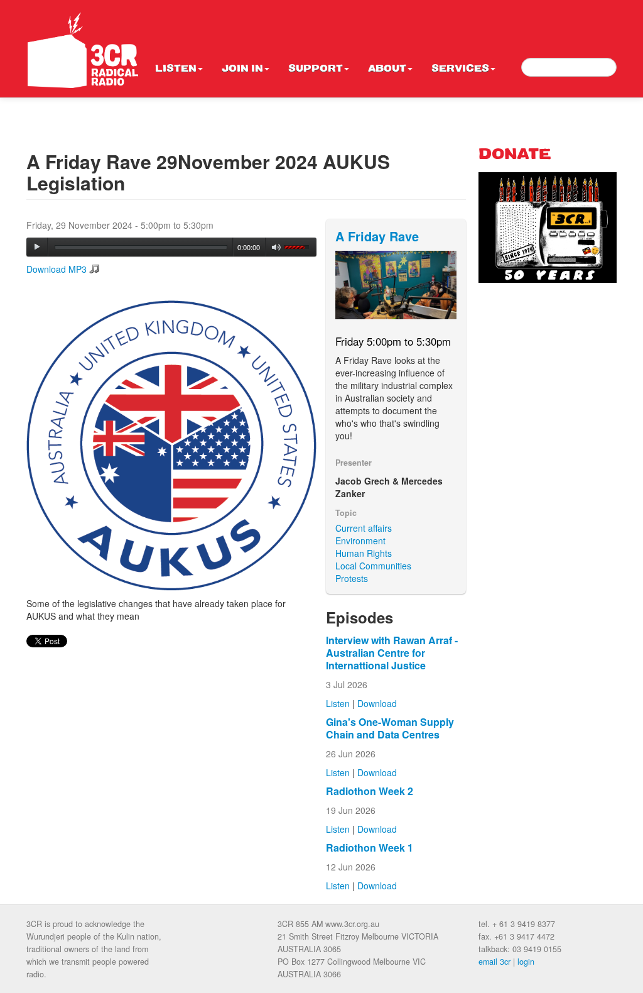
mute (276, 247)
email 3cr (494, 961)
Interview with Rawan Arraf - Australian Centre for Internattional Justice (392, 652)
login (525, 961)
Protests (351, 578)
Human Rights (363, 553)
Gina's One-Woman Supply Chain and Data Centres (390, 728)
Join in (242, 69)
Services (460, 69)
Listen (176, 69)
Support (315, 69)
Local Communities (373, 565)
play (37, 247)
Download (377, 703)
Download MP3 (56, 269)
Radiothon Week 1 (369, 847)
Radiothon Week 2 (369, 791)
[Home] (82, 50)
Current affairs (363, 528)
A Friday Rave (377, 236)
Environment (360, 540)
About (387, 69)
